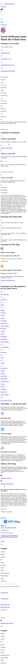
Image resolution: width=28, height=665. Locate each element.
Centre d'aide (13, 527)
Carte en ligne (4, 527)
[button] (14, 540)
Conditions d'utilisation (6, 535)
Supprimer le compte (13, 537)
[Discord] (3, 526)
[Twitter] (1, 526)
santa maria (3, 27)
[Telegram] (5, 526)
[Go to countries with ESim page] (4, 160)
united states (4, 24)
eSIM (2, 22)
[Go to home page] (6, 2)
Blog (8, 527)
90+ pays (4, 158)
